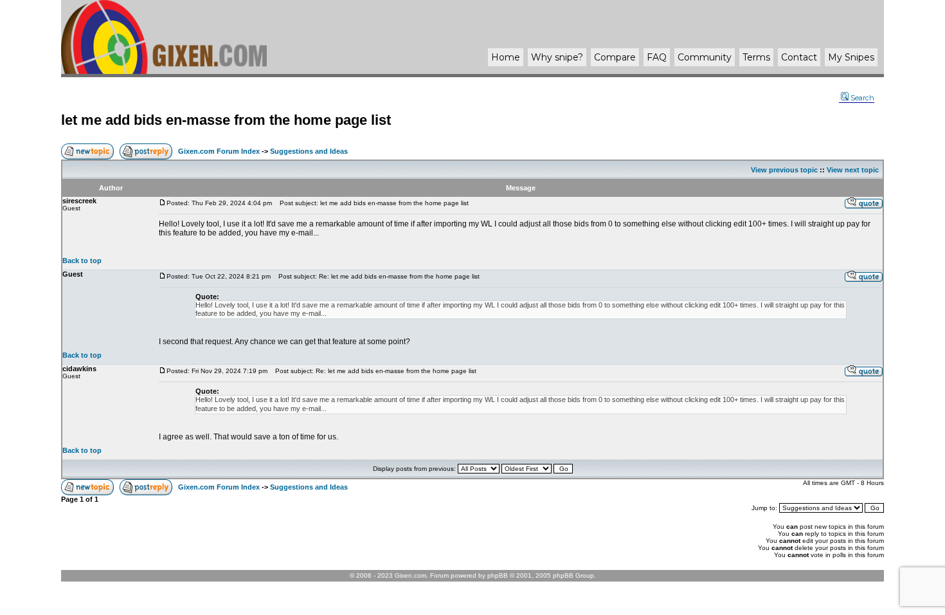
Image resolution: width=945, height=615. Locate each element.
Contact (799, 57)
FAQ (657, 57)
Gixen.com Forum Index (219, 151)
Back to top (82, 260)
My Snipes (851, 57)
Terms (756, 57)
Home (505, 57)
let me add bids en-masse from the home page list (226, 120)
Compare (615, 57)
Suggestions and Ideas (309, 151)
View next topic (853, 170)
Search (862, 97)
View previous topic (784, 170)
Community (705, 57)
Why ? (557, 57)
